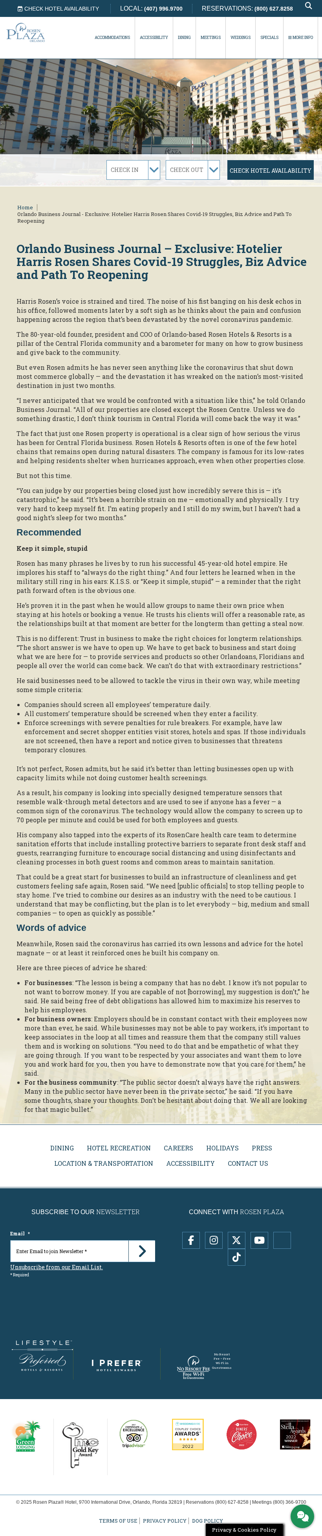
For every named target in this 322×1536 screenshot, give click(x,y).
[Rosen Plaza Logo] (35, 32)
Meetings (211, 37)
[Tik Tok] (236, 1257)
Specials (269, 37)
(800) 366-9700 (289, 1502)
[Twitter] (236, 1240)
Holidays (222, 1148)
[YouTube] (259, 1240)
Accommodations (112, 37)
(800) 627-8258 (232, 1502)
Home (25, 207)
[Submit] (141, 1251)
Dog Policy (207, 1521)
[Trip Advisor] (282, 1240)
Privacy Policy (165, 1521)
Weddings (241, 37)
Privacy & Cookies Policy (244, 1529)
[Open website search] (308, 6)
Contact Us (248, 1163)
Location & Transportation (103, 1163)
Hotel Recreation (119, 1148)
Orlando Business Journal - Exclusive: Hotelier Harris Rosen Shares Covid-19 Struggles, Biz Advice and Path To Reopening (154, 217)
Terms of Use (118, 1521)
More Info (302, 37)
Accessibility (154, 37)
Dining (184, 37)
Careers (178, 1148)
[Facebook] (191, 1240)
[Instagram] (214, 1240)
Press (262, 1148)
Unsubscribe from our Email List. (56, 1267)
